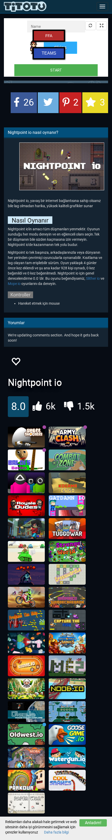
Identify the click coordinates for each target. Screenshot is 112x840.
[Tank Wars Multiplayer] (26, 551)
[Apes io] (26, 574)
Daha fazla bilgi (56, 832)
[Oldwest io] (26, 734)
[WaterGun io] (67, 757)
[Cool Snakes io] (67, 780)
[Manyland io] (67, 711)
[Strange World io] (67, 551)
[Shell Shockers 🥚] (26, 437)
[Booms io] (26, 665)
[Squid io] (26, 482)
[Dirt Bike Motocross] (26, 597)
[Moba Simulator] (26, 757)
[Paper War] (26, 803)
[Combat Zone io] (67, 460)
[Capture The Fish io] (67, 620)
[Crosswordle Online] (67, 574)
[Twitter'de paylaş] (48, 102)
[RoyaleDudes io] (26, 505)
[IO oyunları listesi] (25, 6)
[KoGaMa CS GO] (67, 482)
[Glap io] (26, 711)
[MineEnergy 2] (67, 665)
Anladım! (93, 822)
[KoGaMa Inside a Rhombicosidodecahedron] (67, 597)
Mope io (14, 284)
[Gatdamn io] (67, 505)
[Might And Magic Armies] (67, 643)
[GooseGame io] (67, 734)
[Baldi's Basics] (26, 460)
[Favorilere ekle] (15, 363)
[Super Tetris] (26, 643)
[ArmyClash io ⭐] (67, 437)
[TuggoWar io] (67, 528)
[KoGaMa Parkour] (26, 780)
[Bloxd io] (26, 528)
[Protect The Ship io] (26, 620)
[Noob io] (67, 688)
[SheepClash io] (26, 688)
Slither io (93, 278)
